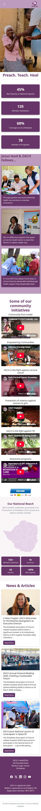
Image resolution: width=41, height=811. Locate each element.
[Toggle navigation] (4, 4)
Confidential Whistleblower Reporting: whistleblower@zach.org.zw (21, 797)
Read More (9, 643)
